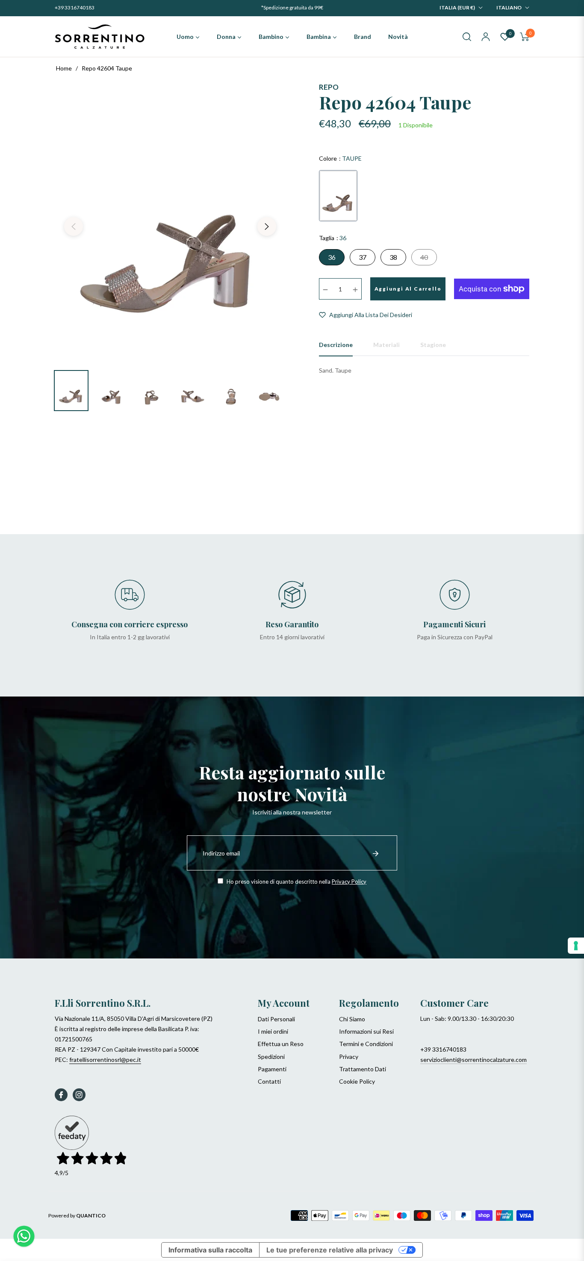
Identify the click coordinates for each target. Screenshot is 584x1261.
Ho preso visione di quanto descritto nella (295, 881)
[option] (170, 221)
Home (64, 68)
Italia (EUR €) (457, 7)
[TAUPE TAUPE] (338, 195)
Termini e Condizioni (366, 1043)
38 (393, 257)
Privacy (348, 1056)
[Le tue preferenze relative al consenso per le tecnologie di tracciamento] (576, 946)
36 (332, 257)
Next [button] (266, 226)
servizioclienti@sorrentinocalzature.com (473, 1059)
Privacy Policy (349, 881)
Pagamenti (272, 1069)
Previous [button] (73, 226)
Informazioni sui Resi (366, 1031)
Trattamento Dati (362, 1069)
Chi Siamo (352, 1019)
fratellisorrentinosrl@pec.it (105, 1059)
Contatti (269, 1081)
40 (424, 257)
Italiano (509, 7)
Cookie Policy (357, 1081)
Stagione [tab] (433, 344)
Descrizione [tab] (336, 344)
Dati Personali (276, 1019)
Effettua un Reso (281, 1043)
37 (362, 257)
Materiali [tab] (386, 344)
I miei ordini (273, 1031)
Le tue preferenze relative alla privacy (329, 1250)
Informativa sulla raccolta (210, 1250)
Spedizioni (271, 1056)
